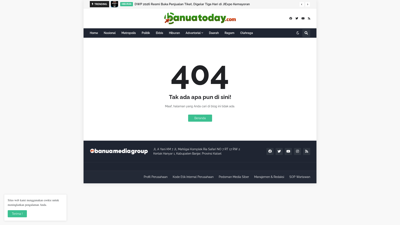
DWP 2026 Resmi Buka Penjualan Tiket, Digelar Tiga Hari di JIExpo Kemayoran (192, 4)
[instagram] (297, 151)
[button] (301, 4)
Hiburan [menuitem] (174, 33)
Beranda (200, 118)
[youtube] (303, 18)
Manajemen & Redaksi (269, 177)
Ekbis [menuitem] (159, 33)
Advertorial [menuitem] (193, 33)
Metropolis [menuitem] (128, 33)
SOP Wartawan (299, 177)
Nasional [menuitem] (110, 33)
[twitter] (296, 18)
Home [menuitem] (94, 33)
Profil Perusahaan (156, 177)
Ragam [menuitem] (229, 33)
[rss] (309, 18)
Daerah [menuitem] (214, 33)
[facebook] (290, 18)
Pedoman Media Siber (234, 177)
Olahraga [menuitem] (246, 33)
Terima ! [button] (17, 213)
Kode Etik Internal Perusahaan (193, 177)
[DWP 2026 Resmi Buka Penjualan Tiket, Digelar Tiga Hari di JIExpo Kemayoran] (114, 4)
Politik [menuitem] (146, 33)
